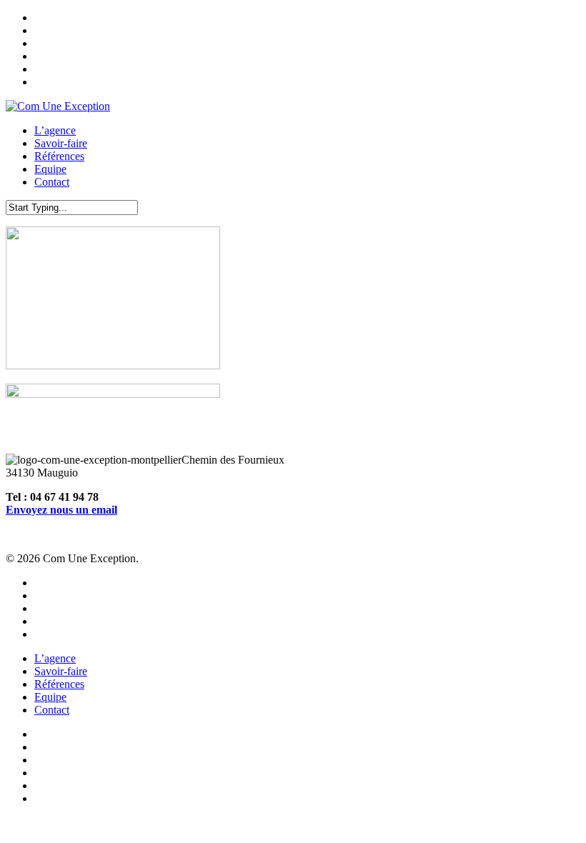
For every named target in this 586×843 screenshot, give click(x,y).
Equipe (50, 697)
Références (59, 684)
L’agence (55, 658)
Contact (51, 710)
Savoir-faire (60, 671)
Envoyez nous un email (61, 510)
